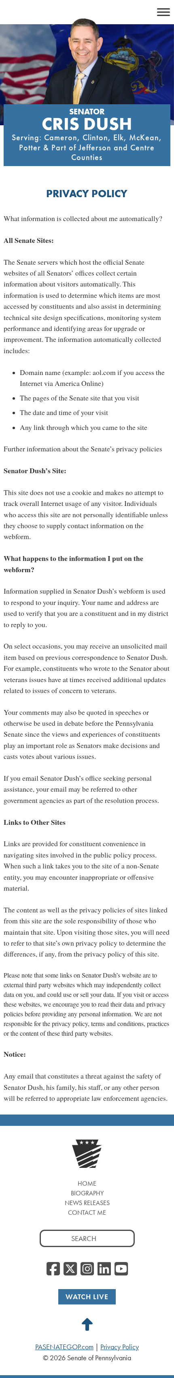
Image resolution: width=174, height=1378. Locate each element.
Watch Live (87, 1296)
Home (87, 1183)
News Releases (87, 1203)
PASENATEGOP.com (64, 1346)
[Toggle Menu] (163, 12)
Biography (87, 1193)
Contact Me (87, 1212)
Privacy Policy (119, 1346)
